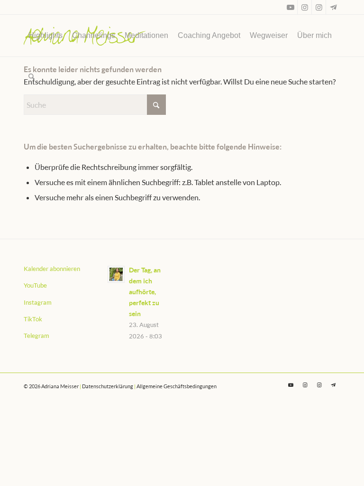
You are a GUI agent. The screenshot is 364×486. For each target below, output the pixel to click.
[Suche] (31, 77)
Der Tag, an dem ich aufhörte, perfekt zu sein (145, 292)
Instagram (38, 302)
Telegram (36, 335)
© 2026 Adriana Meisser (51, 386)
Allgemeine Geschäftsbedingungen (176, 386)
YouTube (35, 285)
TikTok (33, 319)
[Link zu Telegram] (333, 7)
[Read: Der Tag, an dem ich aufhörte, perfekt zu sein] (116, 274)
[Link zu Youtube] (290, 7)
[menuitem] (45, 35)
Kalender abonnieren (52, 268)
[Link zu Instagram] (304, 7)
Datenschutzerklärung (107, 386)
